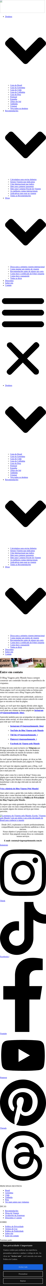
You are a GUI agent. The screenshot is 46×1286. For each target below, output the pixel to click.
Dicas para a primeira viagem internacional (27, 267)
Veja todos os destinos (19, 108)
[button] (23, 335)
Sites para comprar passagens (22, 186)
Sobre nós (9, 283)
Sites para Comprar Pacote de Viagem (25, 189)
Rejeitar (23, 1281)
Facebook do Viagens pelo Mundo (25, 743)
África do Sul (15, 101)
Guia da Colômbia (17, 92)
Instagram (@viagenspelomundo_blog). (21, 711)
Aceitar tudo (23, 1267)
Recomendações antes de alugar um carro (27, 271)
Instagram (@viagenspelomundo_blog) (27, 726)
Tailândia (14, 104)
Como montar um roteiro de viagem (24, 269)
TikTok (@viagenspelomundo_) (24, 735)
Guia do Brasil (16, 85)
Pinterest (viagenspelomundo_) (23, 739)
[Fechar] (43, 1243)
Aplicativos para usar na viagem (23, 193)
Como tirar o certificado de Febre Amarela (27, 274)
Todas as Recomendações (20, 196)
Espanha (13, 99)
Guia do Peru (15, 94)
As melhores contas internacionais (24, 191)
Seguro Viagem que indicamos (22, 182)
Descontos (9, 281)
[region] (23, 1264)
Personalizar (23, 1274)
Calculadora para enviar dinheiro (23, 179)
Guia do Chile (16, 90)
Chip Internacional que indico (22, 184)
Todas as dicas (16, 278)
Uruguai (13, 106)
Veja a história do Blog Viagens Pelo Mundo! (19, 789)
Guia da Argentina (17, 87)
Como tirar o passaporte (19, 276)
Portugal (13, 97)
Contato (8, 285)
